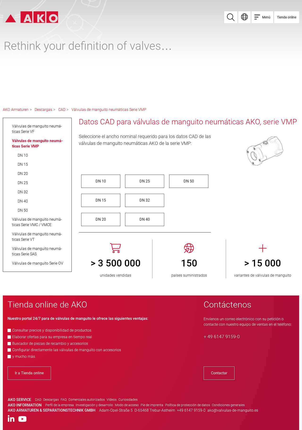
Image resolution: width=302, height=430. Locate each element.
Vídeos (112, 399)
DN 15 (101, 200)
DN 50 (189, 181)
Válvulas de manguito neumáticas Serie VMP (108, 109)
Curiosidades (128, 399)
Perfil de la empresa (59, 405)
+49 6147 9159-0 (191, 410)
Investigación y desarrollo (94, 405)
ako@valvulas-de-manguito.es (232, 410)
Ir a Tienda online (29, 373)
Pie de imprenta (152, 405)
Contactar (219, 373)
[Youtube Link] (22, 419)
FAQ (64, 399)
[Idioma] (244, 17)
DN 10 (101, 181)
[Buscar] (230, 17)
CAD (61, 109)
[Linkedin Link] (11, 419)
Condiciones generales (228, 405)
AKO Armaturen (16, 109)
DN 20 (101, 219)
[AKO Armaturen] (30, 17)
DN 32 (144, 200)
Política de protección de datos (187, 405)
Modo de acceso (127, 405)
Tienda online (286, 17)
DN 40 (144, 219)
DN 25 (144, 181)
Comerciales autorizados (86, 399)
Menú (266, 17)
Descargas (43, 109)
